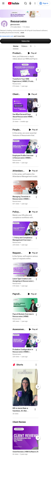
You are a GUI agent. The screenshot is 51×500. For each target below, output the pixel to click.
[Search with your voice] (30, 3)
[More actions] (36, 79)
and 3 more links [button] (19, 36)
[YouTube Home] (13, 3)
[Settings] (35, 3)
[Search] (25, 3)
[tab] (16, 46)
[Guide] (3, 3)
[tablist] (25, 46)
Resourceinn (17, 84)
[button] (35, 46)
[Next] (38, 69)
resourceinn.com (7, 36)
